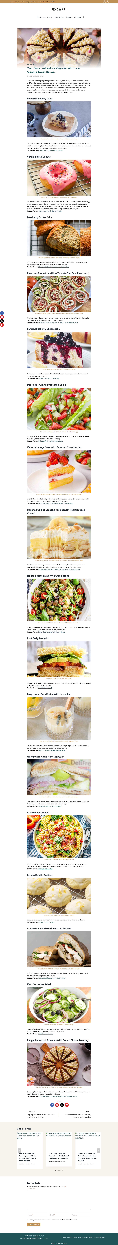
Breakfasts (41, 17)
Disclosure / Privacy (36, 1)
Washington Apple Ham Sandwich (50, 806)
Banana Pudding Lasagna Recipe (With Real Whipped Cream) (59, 569)
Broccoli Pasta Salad (45, 869)
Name (30, 1215)
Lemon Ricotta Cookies (46, 922)
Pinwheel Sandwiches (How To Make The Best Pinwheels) (58, 323)
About (11, 1)
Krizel (30, 76)
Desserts (69, 17)
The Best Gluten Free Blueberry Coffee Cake (53, 267)
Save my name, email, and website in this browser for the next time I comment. (53, 1220)
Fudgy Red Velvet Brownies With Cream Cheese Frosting (57, 1096)
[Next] (98, 1150)
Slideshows (30, 65)
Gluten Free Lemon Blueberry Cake (50, 150)
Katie (80, 1164)
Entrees (50, 17)
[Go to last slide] (19, 1150)
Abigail (22, 1164)
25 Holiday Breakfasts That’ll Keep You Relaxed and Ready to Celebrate (59, 1155)
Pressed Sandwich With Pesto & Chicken (52, 978)
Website (74, 1215)
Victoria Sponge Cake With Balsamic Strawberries (55, 503)
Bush (51, 1161)
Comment (31, 1188)
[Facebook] (104, 1)
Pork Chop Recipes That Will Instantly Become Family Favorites (78, 1114)
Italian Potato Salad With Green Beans (51, 632)
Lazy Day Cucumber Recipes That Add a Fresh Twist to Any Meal (40, 1114)
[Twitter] (107, 1)
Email (52, 1215)
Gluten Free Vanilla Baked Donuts (50, 211)
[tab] (55, 1170)
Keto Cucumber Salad (45, 1034)
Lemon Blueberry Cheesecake (48, 378)
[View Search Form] (83, 17)
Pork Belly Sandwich (45, 688)
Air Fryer (77, 17)
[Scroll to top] (114, 1242)
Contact (17, 1)
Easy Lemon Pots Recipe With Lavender (52, 750)
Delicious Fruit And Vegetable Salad (50, 441)
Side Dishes (59, 17)
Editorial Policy (25, 1)
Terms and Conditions (49, 1)
